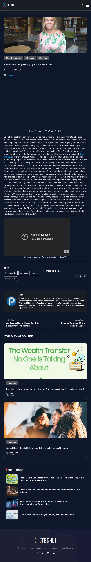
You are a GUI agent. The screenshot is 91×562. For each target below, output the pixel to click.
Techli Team (13, 453)
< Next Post (10, 320)
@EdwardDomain (26, 308)
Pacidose (35, 273)
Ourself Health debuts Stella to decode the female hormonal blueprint (37, 448)
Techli (8, 70)
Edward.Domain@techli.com (73, 305)
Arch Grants (24, 273)
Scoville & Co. (10, 279)
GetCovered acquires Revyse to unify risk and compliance (47, 515)
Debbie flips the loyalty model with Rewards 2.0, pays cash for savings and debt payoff (45, 389)
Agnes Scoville (10, 273)
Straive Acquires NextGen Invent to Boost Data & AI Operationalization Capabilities (44, 502)
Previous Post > (79, 320)
